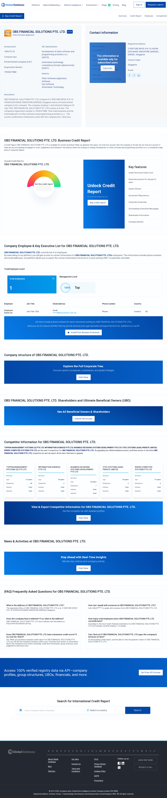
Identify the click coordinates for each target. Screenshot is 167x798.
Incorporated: (10, 46)
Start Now (83, 377)
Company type (10, 57)
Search (138, 710)
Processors (98, 780)
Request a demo (155, 4)
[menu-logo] (12, 5)
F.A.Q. (96, 759)
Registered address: (137, 44)
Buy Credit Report (13, 16)
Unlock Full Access (83, 418)
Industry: (45, 73)
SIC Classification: (49, 46)
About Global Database (53, 760)
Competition (161, 16)
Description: (9, 94)
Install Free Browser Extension (85, 332)
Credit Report (136, 16)
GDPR (96, 776)
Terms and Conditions (76, 769)
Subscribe (107, 68)
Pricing (116, 5)
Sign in (139, 4)
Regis (106, 5)
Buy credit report (98, 202)
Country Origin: (134, 60)
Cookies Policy (100, 771)
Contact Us (76, 764)
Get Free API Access (151, 672)
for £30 (44, 188)
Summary (123, 16)
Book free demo (145, 760)
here (127, 258)
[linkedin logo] (138, 75)
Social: (131, 70)
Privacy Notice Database (100, 765)
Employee (149, 16)
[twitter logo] (134, 75)
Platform (36, 5)
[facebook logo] (129, 75)
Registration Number (13, 67)
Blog (124, 5)
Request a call (146, 767)
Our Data (75, 759)
